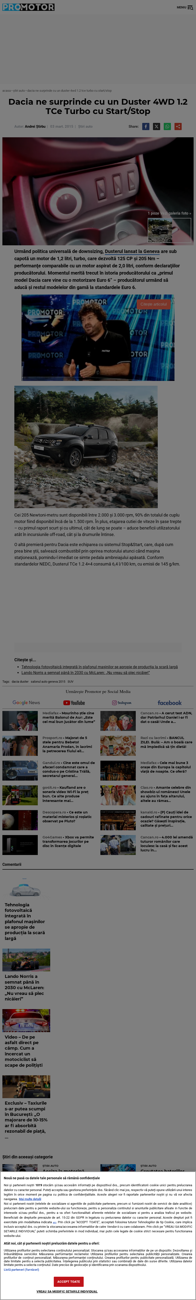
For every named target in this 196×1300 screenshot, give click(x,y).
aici (54, 1222)
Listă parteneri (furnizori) (21, 1269)
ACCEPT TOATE (68, 1281)
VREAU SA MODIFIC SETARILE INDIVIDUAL (67, 1291)
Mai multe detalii (30, 1199)
